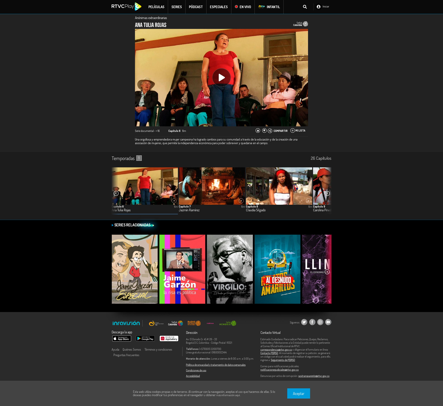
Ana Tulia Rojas (121, 210)
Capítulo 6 (118, 206)
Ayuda (115, 349)
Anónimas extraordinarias (151, 17)
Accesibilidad (193, 376)
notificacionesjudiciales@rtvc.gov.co (279, 369)
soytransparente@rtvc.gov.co (313, 376)
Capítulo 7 (185, 206)
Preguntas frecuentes (126, 355)
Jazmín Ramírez (189, 210)
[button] (327, 193)
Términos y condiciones (158, 349)
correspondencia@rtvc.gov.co (276, 349)
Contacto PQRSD (269, 353)
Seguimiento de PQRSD (283, 360)
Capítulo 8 (252, 206)
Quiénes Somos (132, 349)
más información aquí (228, 395)
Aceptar (298, 393)
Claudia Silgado (256, 210)
